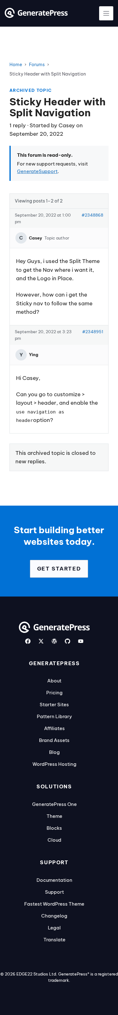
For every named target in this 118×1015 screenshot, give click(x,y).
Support (54, 892)
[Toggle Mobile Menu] (106, 13)
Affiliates (54, 728)
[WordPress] (54, 641)
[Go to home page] (36, 16)
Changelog (54, 916)
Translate (54, 940)
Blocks (54, 828)
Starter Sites (54, 704)
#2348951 (92, 331)
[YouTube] (81, 641)
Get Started (59, 568)
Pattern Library (54, 716)
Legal (54, 928)
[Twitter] (41, 641)
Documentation (54, 880)
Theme (54, 816)
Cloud (54, 840)
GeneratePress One (54, 804)
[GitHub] (67, 641)
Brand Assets (54, 740)
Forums (37, 64)
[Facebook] (28, 641)
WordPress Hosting (54, 764)
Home (15, 64)
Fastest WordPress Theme (54, 904)
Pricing (54, 693)
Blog (54, 752)
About (54, 681)
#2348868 (92, 215)
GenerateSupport (37, 171)
